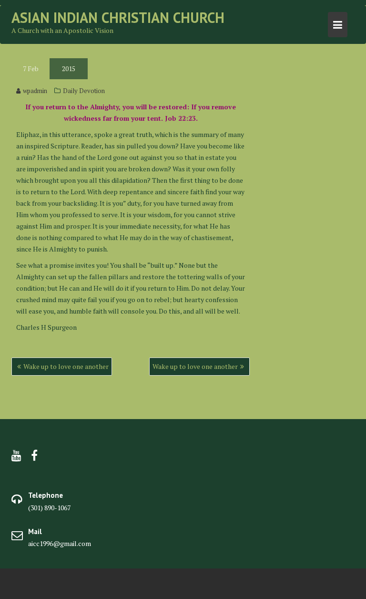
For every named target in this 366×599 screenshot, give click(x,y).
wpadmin (35, 90)
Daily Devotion (84, 90)
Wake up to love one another (66, 366)
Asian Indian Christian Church (117, 17)
